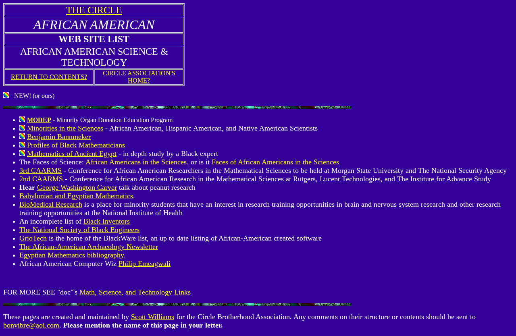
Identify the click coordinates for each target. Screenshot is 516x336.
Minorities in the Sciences (65, 128)
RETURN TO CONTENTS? (49, 76)
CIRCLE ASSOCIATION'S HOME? (139, 77)
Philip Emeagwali (145, 263)
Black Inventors (106, 221)
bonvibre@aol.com (31, 325)
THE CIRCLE (94, 10)
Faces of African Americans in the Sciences (275, 162)
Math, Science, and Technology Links (135, 292)
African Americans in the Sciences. (137, 162)
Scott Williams (152, 317)
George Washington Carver (77, 187)
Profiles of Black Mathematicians (76, 145)
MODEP (39, 119)
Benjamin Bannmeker (59, 137)
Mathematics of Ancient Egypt (72, 153)
